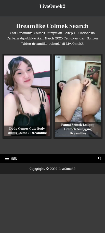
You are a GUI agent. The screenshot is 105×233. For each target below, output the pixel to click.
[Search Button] (99, 158)
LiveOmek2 (52, 6)
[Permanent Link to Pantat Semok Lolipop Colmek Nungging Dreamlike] (78, 96)
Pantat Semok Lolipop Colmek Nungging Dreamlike (78, 129)
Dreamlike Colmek (31, 33)
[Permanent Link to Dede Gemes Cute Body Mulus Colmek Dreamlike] (27, 96)
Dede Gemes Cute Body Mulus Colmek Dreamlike (27, 131)
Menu (14, 158)
